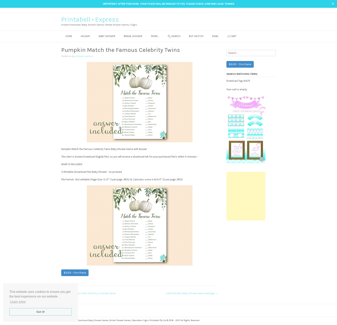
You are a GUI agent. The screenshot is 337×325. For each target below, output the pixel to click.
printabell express (84, 56)
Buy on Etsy (196, 36)
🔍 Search (174, 36)
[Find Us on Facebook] (263, 10)
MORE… (155, 36)
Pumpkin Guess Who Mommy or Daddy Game (88, 293)
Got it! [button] (40, 311)
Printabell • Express (90, 19)
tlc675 (247, 80)
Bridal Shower (133, 36)
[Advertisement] (245, 196)
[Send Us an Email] (259, 10)
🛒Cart (231, 36)
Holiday (85, 36)
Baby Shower (107, 36)
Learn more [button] (18, 301)
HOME (69, 36)
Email (215, 36)
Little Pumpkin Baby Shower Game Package (192, 293)
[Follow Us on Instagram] (266, 10)
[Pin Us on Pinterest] (270, 10)
